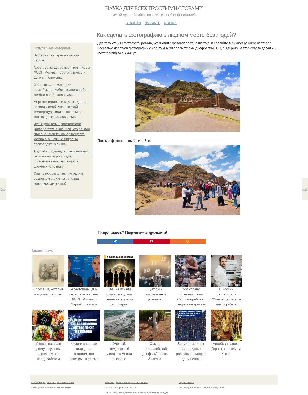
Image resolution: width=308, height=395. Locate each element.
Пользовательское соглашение (132, 382)
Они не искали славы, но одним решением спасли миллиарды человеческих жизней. (58, 178)
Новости (152, 22)
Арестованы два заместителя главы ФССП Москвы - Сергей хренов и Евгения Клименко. (62, 72)
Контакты (109, 382)
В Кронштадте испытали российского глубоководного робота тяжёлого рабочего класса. (62, 89)
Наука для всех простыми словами (154, 8)
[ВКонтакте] (115, 241)
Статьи (170, 22)
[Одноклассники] (188, 241)
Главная (133, 22)
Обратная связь (186, 382)
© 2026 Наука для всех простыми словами (52, 382)
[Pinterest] (151, 241)
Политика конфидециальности (120, 387)
